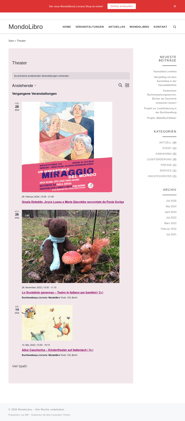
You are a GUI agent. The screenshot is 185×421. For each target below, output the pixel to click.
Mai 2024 (171, 206)
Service (166, 170)
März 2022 (170, 223)
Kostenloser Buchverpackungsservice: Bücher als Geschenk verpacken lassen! (162, 96)
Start (11, 40)
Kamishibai (164, 153)
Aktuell (165, 142)
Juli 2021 (171, 234)
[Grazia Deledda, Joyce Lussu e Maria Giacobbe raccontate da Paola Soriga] (76, 147)
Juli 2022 (171, 217)
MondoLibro (25, 409)
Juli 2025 (171, 200)
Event (167, 148)
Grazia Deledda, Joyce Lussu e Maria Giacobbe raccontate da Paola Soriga (73, 202)
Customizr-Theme (60, 415)
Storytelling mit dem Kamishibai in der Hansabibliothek (165, 81)
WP (27, 415)
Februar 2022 (169, 228)
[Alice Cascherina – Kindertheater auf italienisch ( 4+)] (76, 323)
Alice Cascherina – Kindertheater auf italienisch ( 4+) (57, 350)
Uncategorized (160, 176)
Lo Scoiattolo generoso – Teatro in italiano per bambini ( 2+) (62, 292)
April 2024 (171, 211)
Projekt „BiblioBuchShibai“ (162, 117)
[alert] (71, 76)
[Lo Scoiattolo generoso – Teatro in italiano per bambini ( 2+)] (76, 246)
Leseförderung (159, 159)
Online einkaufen (122, 6)
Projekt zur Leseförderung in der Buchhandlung (160, 110)
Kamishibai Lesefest (165, 71)
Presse (166, 164)
